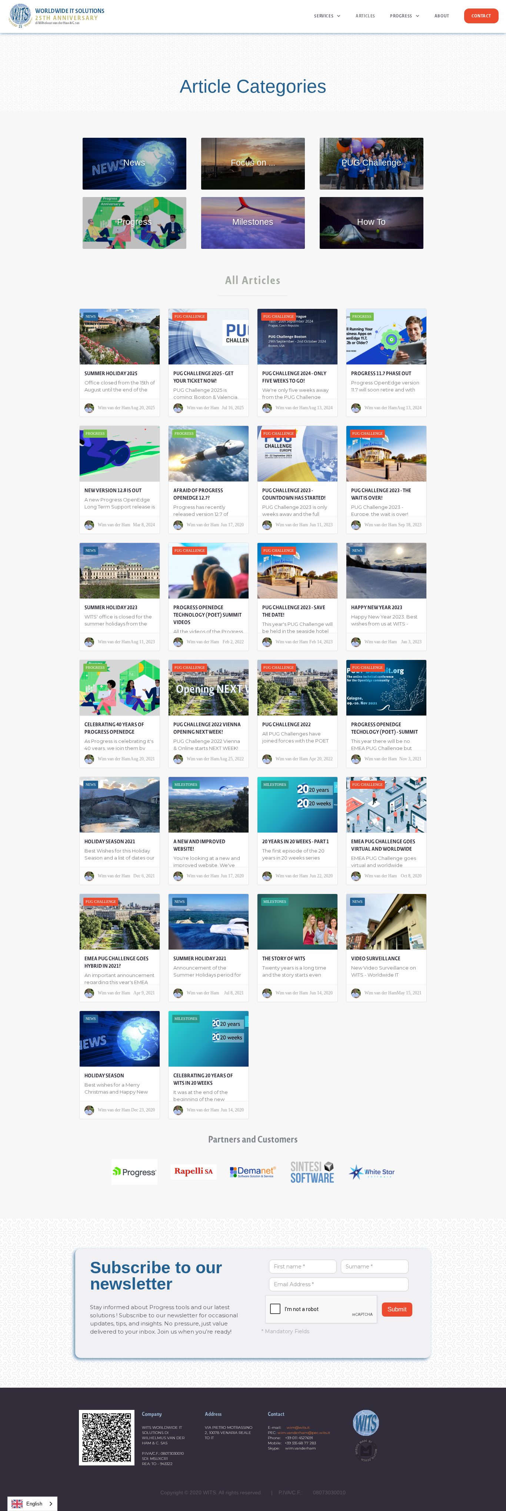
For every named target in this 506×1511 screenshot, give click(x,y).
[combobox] (32, 1504)
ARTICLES (365, 16)
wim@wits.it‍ (298, 1427)
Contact (481, 16)
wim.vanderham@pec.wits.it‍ (303, 1432)
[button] (327, 16)
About (442, 16)
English (34, 1504)
